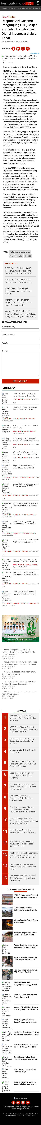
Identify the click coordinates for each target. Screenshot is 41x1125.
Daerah (35, 8)
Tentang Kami (8, 1107)
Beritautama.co (15, 67)
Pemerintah (24, 419)
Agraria (28, 8)
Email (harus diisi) (8, 335)
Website (5, 343)
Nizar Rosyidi (32, 67)
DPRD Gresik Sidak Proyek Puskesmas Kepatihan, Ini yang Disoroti (18, 291)
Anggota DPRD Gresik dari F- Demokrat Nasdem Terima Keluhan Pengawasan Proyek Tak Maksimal (20, 314)
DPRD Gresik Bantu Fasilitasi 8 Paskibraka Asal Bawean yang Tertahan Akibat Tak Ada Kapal (18, 271)
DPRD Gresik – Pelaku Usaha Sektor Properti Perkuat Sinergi (18, 280)
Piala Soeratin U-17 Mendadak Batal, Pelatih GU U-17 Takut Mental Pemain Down (26, 1047)
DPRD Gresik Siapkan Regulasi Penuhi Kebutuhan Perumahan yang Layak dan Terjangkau (24, 396)
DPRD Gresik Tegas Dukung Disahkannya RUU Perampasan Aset (24, 524)
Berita (15, 399)
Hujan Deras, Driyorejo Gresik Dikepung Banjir (25, 1070)
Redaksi (18, 1107)
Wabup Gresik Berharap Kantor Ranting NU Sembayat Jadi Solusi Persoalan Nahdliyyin (25, 454)
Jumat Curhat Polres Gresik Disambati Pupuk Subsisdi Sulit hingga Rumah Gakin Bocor (26, 1059)
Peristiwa (21, 8)
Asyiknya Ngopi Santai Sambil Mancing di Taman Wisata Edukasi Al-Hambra (26, 441)
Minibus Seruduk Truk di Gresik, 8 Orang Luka (25, 427)
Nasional (28, 565)
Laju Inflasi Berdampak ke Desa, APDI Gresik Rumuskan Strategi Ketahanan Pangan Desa (26, 1034)
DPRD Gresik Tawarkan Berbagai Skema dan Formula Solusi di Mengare (25, 409)
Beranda (4, 8)
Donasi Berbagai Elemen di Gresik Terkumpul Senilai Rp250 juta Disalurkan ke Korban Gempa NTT (26, 486)
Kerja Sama (26, 1107)
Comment (5, 351)
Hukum (26, 431)
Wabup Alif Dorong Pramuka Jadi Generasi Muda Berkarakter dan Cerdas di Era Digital (25, 505)
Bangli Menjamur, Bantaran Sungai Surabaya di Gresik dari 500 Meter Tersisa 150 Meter (25, 1022)
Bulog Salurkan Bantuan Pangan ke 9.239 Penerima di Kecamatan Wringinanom (26, 542)
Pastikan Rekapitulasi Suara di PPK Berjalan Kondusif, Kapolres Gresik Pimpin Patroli (26, 972)
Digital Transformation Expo (20, 252)
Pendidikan (12, 8)
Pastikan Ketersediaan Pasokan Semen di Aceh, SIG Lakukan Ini (25, 560)
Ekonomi (16, 477)
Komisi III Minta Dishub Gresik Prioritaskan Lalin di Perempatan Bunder (25, 997)
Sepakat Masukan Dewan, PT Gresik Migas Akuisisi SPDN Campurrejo (24, 468)
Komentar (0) (34, 53)
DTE (11, 256)
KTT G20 (28, 256)
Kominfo (18, 256)
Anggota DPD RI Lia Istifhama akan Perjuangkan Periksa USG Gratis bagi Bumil (26, 1009)
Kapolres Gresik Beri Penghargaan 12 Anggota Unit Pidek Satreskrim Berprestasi (25, 984)
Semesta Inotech (28, 1115)
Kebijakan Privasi (23, 1109)
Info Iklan (29, 3)
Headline (16, 419)
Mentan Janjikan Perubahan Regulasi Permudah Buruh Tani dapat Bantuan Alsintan (18, 302)
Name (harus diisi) (8, 327)
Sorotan (27, 399)
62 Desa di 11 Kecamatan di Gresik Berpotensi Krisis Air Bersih (26, 573)
